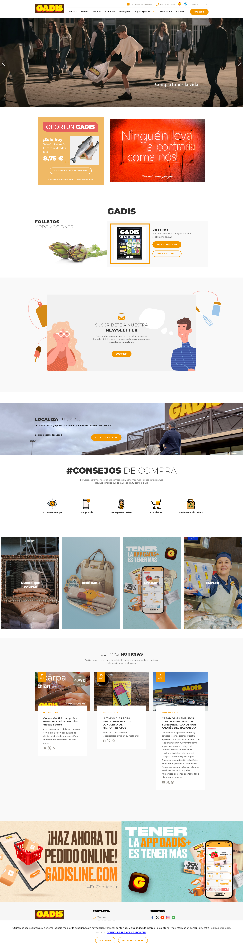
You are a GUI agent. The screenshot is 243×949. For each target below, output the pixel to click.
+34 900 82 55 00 (167, 4)
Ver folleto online (167, 244)
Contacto (180, 11)
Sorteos (85, 11)
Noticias (73, 11)
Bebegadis (124, 11)
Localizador (166, 11)
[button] (199, 4)
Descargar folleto (167, 254)
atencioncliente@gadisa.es (141, 4)
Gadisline (199, 12)
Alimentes (110, 11)
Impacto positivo (143, 11)
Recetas (97, 11)
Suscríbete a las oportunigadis (70, 171)
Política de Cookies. (220, 928)
